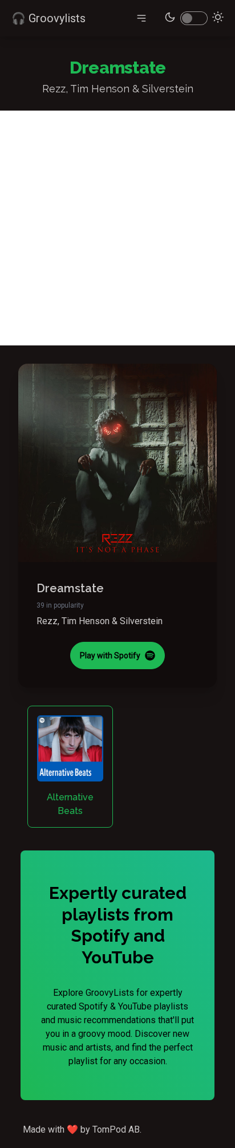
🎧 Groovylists (48, 18)
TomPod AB (116, 1129)
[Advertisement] (117, 228)
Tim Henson (86, 621)
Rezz (47, 621)
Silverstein (141, 621)
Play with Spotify (110, 655)
